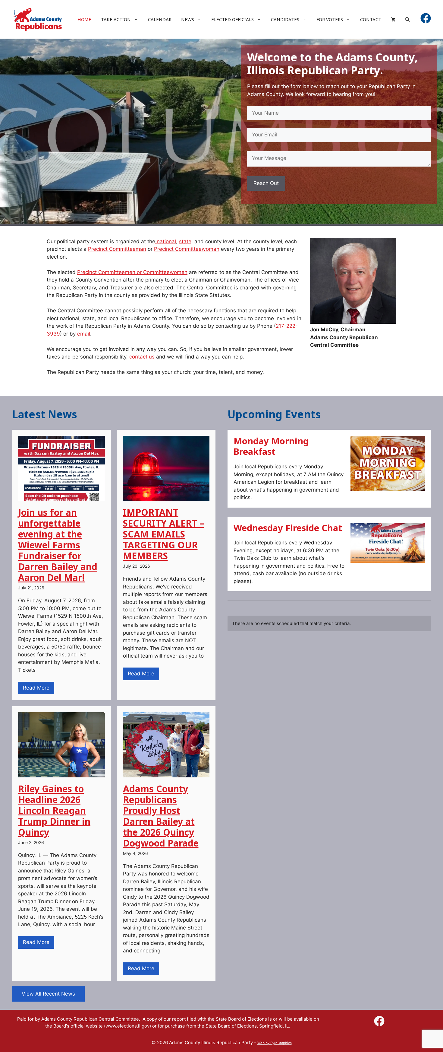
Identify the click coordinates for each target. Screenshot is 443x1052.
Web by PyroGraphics (274, 1043)
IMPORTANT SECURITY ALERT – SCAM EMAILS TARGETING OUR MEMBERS (163, 534)
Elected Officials (232, 19)
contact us (142, 357)
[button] (407, 19)
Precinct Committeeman (117, 249)
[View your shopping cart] (393, 19)
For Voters (329, 19)
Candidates (285, 19)
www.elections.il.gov (127, 1026)
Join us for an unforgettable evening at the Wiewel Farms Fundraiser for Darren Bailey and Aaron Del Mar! (57, 545)
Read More (36, 688)
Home (84, 19)
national (165, 241)
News (187, 19)
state (185, 241)
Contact (370, 19)
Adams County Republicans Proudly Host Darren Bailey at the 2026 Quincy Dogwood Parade (161, 816)
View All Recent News (48, 994)
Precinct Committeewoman (186, 249)
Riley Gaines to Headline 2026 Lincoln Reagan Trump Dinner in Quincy (54, 810)
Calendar (159, 19)
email (83, 334)
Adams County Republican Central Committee (90, 1019)
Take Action (116, 19)
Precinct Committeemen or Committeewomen (132, 272)
